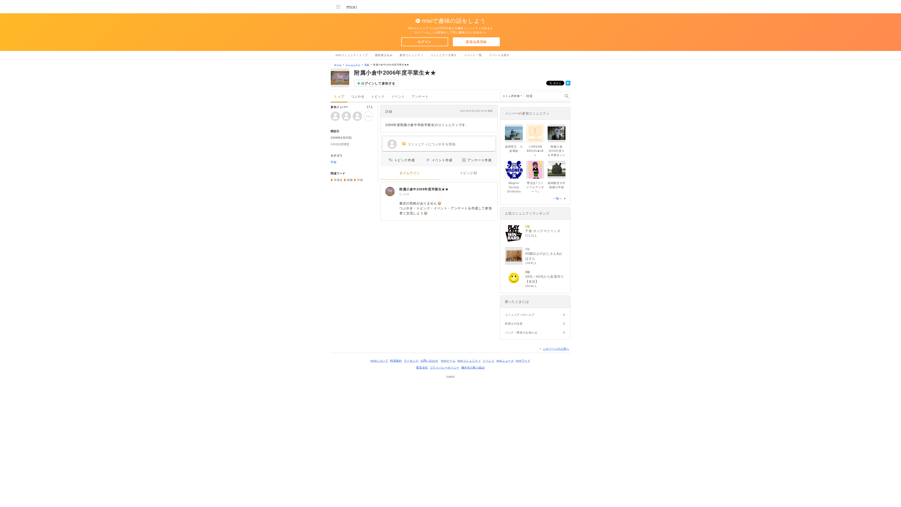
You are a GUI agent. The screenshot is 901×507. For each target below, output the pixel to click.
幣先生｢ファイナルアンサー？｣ (535, 187)
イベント (398, 96)
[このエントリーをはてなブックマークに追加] (568, 84)
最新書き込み (384, 55)
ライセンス (411, 360)
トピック (378, 96)
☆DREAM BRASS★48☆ (535, 151)
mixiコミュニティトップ (352, 55)
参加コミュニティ (411, 55)
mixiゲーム (448, 360)
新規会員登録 (476, 42)
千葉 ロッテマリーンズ (543, 231)
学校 (366, 64)
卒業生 (338, 180)
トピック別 (468, 173)
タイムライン (409, 173)
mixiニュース (505, 360)
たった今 (404, 194)
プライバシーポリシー (444, 367)
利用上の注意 (514, 323)
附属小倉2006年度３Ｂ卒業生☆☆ (556, 151)
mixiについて (379, 360)
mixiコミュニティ (469, 360)
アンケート (420, 96)
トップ (339, 96)
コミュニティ (352, 64)
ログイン (424, 42)
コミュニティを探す (443, 55)
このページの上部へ (556, 348)
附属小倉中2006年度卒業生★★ (424, 189)
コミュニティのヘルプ (519, 314)
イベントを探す (499, 55)
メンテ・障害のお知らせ (521, 332)
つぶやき (357, 96)
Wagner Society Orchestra (514, 187)
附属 (350, 180)
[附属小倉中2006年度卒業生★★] (390, 191)
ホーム (338, 64)
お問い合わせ (429, 360)
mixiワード (523, 360)
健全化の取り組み (473, 367)
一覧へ (557, 198)
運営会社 (422, 367)
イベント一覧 (473, 55)
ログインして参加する (378, 83)
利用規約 (396, 360)
